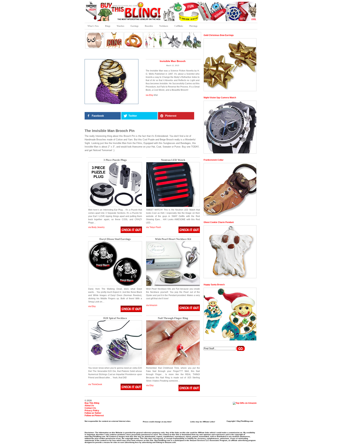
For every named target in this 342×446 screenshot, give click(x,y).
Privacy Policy (92, 410)
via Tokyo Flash (153, 227)
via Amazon (151, 305)
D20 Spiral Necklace (115, 318)
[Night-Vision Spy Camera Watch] (230, 127)
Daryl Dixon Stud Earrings (115, 239)
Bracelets (149, 26)
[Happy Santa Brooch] (230, 314)
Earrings (135, 26)
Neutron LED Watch (173, 160)
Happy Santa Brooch (214, 284)
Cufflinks (178, 26)
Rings (107, 26)
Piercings (193, 26)
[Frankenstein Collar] (230, 189)
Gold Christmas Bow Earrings (219, 35)
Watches (120, 26)
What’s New (93, 26)
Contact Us (90, 408)
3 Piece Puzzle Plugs (115, 160)
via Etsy (149, 95)
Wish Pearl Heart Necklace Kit (173, 239)
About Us (89, 405)
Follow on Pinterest (94, 415)
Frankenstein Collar (214, 160)
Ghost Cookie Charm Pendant (219, 222)
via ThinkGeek (95, 384)
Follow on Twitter (93, 413)
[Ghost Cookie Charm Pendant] (230, 251)
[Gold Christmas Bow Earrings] (230, 64)
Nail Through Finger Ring (173, 318)
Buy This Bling (92, 403)
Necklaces (163, 26)
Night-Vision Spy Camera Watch (220, 97)
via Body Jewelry (96, 227)
